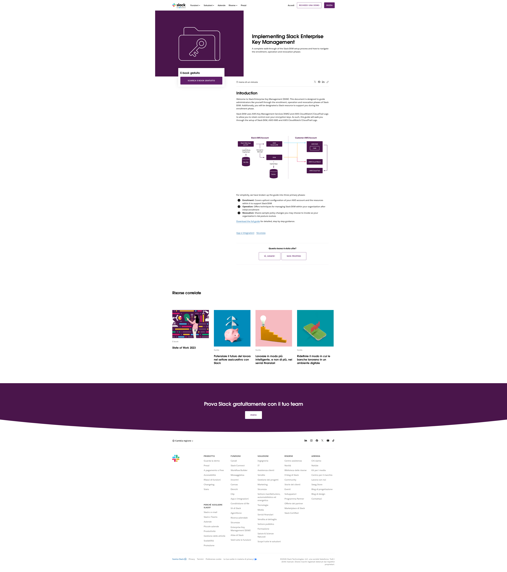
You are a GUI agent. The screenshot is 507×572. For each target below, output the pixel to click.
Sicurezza (261, 233)
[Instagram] (311, 441)
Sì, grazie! (269, 256)
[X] (322, 441)
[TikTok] (333, 441)
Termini (200, 559)
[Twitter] (315, 82)
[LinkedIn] (323, 82)
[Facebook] (319, 82)
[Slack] (179, 5)
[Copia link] (327, 82)
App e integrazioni (245, 233)
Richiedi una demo (309, 5)
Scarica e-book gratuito (201, 80)
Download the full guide (248, 221)
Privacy (192, 559)
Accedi (291, 5)
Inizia (329, 5)
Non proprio (294, 256)
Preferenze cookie (213, 559)
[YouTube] (328, 441)
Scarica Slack (178, 559)
